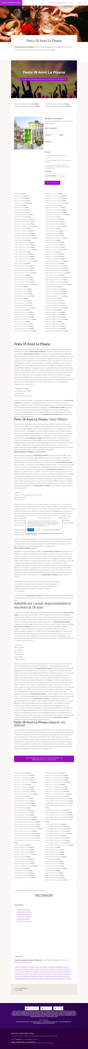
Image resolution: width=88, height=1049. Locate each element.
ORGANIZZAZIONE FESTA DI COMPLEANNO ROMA (44, 1016)
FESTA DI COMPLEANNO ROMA (11, 2)
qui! (49, 162)
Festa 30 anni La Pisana (42, 969)
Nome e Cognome (51, 128)
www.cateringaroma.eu (65, 1021)
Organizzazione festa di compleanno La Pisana (29, 978)
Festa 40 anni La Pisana (57, 969)
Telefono (48, 135)
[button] (60, 518)
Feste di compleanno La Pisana (24, 967)
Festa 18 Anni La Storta (24, 912)
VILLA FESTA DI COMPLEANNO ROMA (65, 1015)
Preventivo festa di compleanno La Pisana (57, 976)
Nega (38, 529)
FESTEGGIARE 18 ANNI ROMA (33, 1011)
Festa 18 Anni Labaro (24, 914)
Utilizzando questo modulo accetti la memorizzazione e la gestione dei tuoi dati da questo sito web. (58, 166)
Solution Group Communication (41, 1042)
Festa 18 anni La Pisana (27, 969)
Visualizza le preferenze (51, 529)
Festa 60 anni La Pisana (31, 972)
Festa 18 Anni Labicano (25, 916)
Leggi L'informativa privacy (18, 1042)
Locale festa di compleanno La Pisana (51, 972)
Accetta (30, 529)
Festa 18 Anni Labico (24, 919)
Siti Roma (51, 1042)
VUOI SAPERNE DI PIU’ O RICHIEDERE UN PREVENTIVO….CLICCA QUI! (44, 759)
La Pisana (20, 990)
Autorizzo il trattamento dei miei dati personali (56, 156)
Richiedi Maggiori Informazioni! (31, 1039)
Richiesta (48, 142)
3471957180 (18, 1039)
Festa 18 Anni (24, 988)
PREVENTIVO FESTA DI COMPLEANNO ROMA (64, 1013)
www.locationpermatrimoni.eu (50, 1021)
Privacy (48, 152)
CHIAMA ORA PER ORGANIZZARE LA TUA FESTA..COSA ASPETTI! (44, 79)
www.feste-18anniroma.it (22, 1021)
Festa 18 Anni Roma (24, 909)
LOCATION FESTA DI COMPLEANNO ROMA (39, 1013)
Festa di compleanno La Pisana (44, 967)
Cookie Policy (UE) (30, 1042)
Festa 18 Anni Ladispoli (24, 921)
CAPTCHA (48, 171)
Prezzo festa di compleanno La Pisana (31, 976)
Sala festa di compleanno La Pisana (41, 974)
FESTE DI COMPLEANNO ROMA (49, 1012)
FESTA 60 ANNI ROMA (22, 1013)
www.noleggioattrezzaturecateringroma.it (44, 1023)
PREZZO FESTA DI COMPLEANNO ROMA (23, 1015)
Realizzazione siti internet (27, 1042)
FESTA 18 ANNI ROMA (19, 1011)
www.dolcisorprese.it (35, 1021)
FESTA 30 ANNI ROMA (48, 1011)
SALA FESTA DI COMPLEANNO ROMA (44, 1015)
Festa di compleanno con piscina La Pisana (58, 978)
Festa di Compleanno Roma (24, 960)
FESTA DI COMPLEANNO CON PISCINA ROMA (28, 1012)
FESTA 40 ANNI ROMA (61, 1011)
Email (61, 135)
